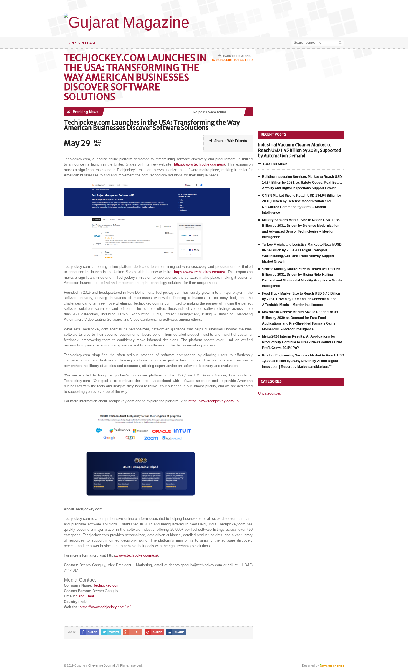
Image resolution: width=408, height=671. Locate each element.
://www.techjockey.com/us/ (136, 555)
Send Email (85, 596)
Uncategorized (269, 393)
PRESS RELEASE (82, 43)
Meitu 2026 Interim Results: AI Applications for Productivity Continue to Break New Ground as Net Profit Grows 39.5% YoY (302, 342)
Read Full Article (275, 164)
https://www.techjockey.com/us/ (199, 164)
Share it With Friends (230, 141)
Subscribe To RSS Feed (234, 59)
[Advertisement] (279, 20)
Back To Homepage (238, 56)
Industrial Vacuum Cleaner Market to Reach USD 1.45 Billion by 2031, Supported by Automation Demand (299, 150)
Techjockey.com (106, 585)
